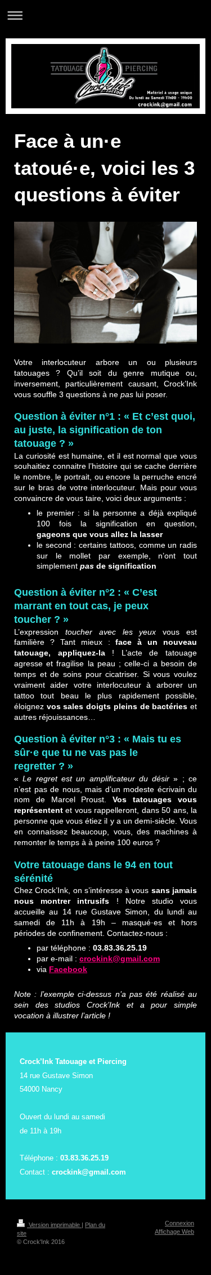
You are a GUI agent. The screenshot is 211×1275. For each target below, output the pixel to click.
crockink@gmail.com (119, 958)
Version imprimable (54, 1224)
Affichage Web (174, 1231)
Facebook (68, 969)
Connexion (179, 1223)
